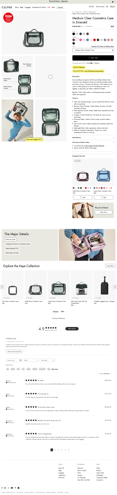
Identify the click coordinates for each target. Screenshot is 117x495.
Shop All (61, 468)
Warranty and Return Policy (80, 142)
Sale (48, 7)
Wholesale (99, 475)
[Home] (7, 7)
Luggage (28, 7)
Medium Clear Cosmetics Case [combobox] (84, 50)
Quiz (53, 7)
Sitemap (67, 492)
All (73, 12)
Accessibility (60, 492)
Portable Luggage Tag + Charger (104, 301)
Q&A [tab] (62, 311)
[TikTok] (18, 488)
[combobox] (107, 7)
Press (79, 473)
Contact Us (99, 480)
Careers (79, 475)
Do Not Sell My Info (40, 492)
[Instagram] (5, 488)
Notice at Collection (51, 492)
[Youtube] (12, 488)
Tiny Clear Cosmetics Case (10, 301)
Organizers (78, 12)
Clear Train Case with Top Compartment (79, 302)
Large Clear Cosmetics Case (102, 191)
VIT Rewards (81, 478)
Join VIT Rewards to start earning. (94, 71)
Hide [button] (115, 2)
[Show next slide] (115, 287)
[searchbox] (12, 360)
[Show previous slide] (2, 287)
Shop (17, 7)
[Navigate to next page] (68, 449)
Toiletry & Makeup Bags (89, 12)
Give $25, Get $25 (83, 480)
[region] (34, 76)
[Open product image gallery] (34, 32)
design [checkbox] (28, 369)
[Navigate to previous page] (48, 449)
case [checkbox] (23, 369)
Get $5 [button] (91, 6)
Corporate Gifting (101, 478)
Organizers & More (39, 7)
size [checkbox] (8, 369)
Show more (54, 369)
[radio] (73, 34)
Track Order (100, 473)
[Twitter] (8, 488)
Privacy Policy (20, 492)
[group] (13, 288)
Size (73, 46)
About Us (80, 468)
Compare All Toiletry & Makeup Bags (102, 46)
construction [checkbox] (42, 369)
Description (75, 76)
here (95, 148)
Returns (98, 470)
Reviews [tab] (55, 311)
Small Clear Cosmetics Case (81, 191)
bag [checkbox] (49, 369)
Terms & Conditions (29, 492)
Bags (21, 7)
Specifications (76, 137)
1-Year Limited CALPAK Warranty (94, 146)
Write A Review (72, 328)
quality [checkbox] (12, 369)
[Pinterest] (15, 488)
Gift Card (61, 478)
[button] (60, 7)
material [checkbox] (35, 369)
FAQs (98, 468)
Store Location (81, 470)
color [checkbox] (18, 369)
